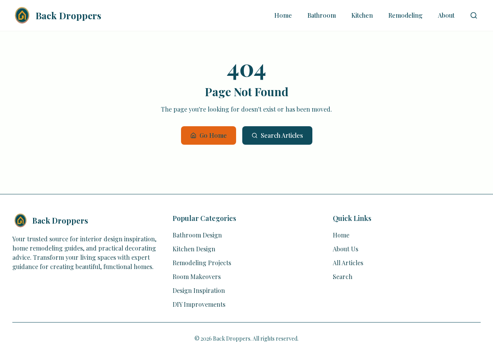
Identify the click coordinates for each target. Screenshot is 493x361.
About (446, 15)
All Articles (348, 263)
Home (283, 15)
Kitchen (362, 15)
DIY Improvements (199, 304)
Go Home (213, 135)
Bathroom (321, 15)
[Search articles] (474, 15)
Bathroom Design (197, 235)
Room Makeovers (197, 276)
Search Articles (282, 135)
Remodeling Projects (202, 263)
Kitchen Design (194, 249)
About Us (345, 249)
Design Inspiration (199, 290)
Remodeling (405, 15)
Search (342, 276)
